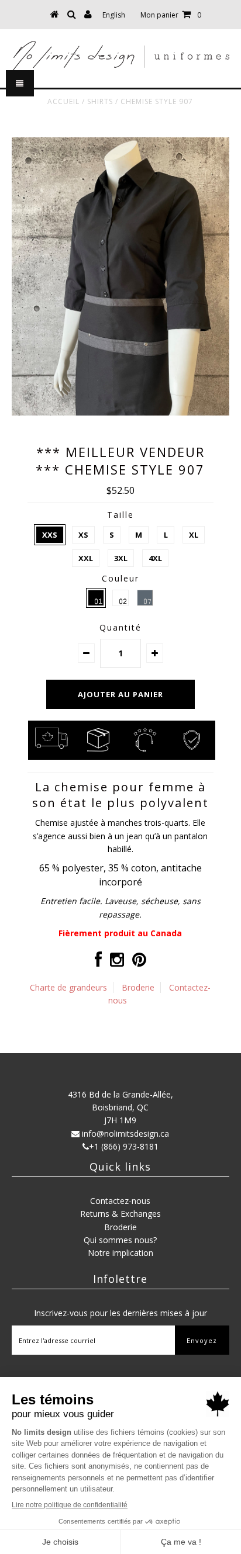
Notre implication (120, 1252)
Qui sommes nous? (120, 1239)
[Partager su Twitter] (117, 962)
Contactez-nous (120, 1200)
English (113, 15)
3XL (121, 558)
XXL (85, 558)
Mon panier (170, 15)
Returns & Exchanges (120, 1213)
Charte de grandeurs (68, 987)
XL (193, 534)
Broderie (138, 987)
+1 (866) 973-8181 (124, 1146)
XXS (49, 534)
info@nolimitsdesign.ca (125, 1133)
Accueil (63, 101)
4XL (155, 558)
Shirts (100, 101)
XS (83, 534)
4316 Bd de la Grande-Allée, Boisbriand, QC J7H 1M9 (120, 1107)
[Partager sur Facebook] (98, 962)
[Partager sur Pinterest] (139, 962)
